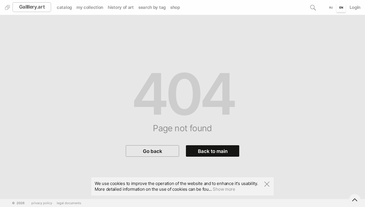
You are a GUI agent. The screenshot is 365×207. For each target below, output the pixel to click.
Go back (152, 151)
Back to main (213, 151)
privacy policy (41, 203)
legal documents (69, 203)
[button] (313, 7)
